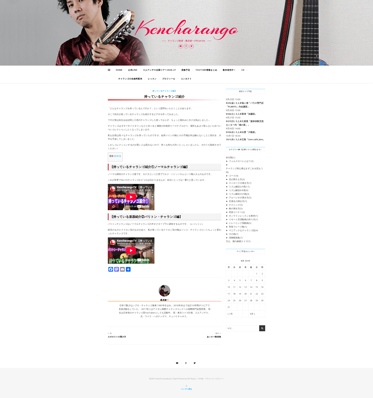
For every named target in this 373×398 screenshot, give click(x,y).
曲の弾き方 (236, 208)
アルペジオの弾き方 (240, 197)
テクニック (236, 204)
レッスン (152, 78)
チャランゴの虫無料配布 (130, 78)
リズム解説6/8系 (238, 190)
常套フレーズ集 (238, 226)
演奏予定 (185, 69)
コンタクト (186, 78)
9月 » (252, 313)
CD (242, 69)
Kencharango (186, 28)
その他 (233, 233)
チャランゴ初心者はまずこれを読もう (244, 170)
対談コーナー (237, 212)
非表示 (117, 156)
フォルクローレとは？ (241, 161)
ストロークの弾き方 (240, 182)
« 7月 (230, 313)
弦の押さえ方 (237, 179)
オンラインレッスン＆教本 (243, 215)
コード (233, 175)
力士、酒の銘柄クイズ (238, 241)
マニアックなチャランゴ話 (243, 230)
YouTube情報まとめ (206, 69)
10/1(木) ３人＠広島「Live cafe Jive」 (245, 139)
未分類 (230, 157)
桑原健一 (164, 300)
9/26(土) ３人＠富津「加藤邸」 (241, 113)
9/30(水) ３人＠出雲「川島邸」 (241, 132)
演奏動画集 (236, 237)
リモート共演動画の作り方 (243, 219)
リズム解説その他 (239, 193)
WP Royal (191, 378)
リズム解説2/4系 (239, 186)
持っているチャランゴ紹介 (164, 91)
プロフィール (168, 78)
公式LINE (132, 69)
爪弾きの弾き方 (238, 201)
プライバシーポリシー (214, 378)
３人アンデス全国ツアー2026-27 (159, 69)
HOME (119, 69)
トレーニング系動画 (240, 223)
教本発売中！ (229, 69)
